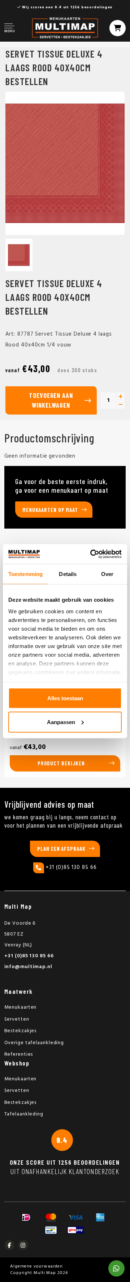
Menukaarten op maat (50, 510)
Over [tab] (107, 574)
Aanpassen (61, 722)
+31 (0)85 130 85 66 (71, 867)
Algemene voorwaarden (36, 1266)
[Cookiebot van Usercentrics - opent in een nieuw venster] (92, 554)
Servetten (16, 1019)
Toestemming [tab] (25, 574)
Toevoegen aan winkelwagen (51, 400)
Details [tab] (68, 574)
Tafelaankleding (24, 1114)
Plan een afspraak (61, 848)
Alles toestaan (65, 698)
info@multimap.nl (28, 967)
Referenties (18, 1054)
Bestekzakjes (20, 1031)
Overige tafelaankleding (34, 1043)
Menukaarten (20, 1007)
